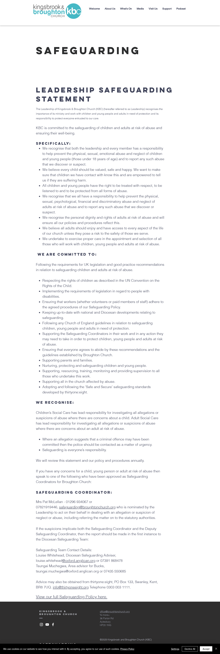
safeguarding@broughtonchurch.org (87, 507)
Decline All (190, 648)
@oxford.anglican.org (78, 560)
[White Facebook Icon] (53, 624)
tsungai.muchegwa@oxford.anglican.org (67, 571)
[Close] (216, 648)
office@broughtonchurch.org (115, 611)
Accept (206, 648)
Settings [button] (175, 648)
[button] (110, 9)
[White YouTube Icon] (47, 624)
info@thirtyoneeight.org (71, 587)
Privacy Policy (127, 648)
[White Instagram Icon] (41, 624)
